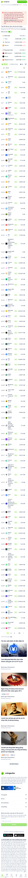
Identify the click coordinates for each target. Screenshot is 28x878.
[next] (23, 633)
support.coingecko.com (10, 20)
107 (19, 633)
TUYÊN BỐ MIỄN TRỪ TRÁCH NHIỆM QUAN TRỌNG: (13, 839)
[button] (14, 764)
